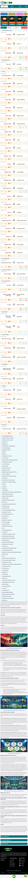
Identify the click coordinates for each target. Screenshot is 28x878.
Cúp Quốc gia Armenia (6, 566)
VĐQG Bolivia (4, 364)
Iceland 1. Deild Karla (6, 474)
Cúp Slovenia (4, 546)
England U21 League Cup (7, 520)
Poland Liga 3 (4, 478)
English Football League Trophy (8, 500)
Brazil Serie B (4, 311)
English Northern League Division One (9, 472)
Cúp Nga (4, 385)
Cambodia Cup (5, 466)
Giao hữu (4, 484)
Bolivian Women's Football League (8, 558)
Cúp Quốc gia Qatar (6, 524)
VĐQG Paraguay (5, 584)
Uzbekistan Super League (7, 526)
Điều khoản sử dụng (12, 872)
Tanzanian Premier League (7, 439)
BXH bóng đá (12, 863)
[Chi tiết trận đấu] (2, 32)
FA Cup (3, 71)
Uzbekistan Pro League (6, 562)
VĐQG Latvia (4, 578)
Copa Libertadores (6, 258)
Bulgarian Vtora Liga (6, 470)
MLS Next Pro (4, 441)
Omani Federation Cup (6, 576)
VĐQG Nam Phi (5, 554)
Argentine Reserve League (7, 544)
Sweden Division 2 (5, 590)
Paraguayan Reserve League (7, 598)
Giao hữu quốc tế (5, 516)
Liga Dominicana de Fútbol (7, 550)
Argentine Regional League (7, 592)
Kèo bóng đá (12, 864)
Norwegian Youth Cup (6, 512)
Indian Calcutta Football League (8, 594)
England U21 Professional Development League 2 (11, 552)
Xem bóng (25, 27)
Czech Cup (4, 588)
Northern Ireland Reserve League (8, 560)
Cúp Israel (4, 486)
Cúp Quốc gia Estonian (6, 586)
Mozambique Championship (7, 514)
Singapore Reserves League (7, 437)
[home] (6, 2)
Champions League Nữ (6, 269)
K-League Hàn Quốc (6, 281)
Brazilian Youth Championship (8, 542)
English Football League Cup (7, 496)
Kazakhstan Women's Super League (9, 476)
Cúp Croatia (4, 502)
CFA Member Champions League (8, 534)
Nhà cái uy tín (12, 866)
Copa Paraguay (5, 490)
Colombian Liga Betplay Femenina (8, 510)
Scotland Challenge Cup (6, 530)
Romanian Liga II (5, 570)
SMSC (3, 556)
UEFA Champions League (7, 30)
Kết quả (11, 861)
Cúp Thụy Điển (5, 574)
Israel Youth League (6, 522)
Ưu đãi (4, 24)
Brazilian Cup (4, 600)
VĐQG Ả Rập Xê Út (5, 508)
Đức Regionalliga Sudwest (7, 435)
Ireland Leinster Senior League (8, 536)
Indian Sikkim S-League (6, 596)
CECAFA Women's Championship (8, 445)
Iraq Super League (5, 506)
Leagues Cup (4, 443)
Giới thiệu (2, 860)
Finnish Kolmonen (5, 568)
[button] (26, 21)
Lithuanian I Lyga (5, 498)
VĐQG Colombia (5, 334)
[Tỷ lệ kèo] (5, 32)
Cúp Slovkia (4, 488)
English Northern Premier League (8, 538)
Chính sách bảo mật (23, 872)
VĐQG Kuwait (4, 518)
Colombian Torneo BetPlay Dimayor (9, 482)
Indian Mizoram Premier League (8, 480)
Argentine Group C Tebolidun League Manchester (11, 564)
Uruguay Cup (4, 572)
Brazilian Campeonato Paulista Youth (9, 548)
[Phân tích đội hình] (4, 32)
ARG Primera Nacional (6, 468)
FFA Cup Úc (4, 424)
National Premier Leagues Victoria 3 (9, 504)
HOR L (3, 528)
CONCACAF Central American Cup (8, 580)
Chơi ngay (5, 22)
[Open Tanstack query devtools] (25, 875)
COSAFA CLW (5, 532)
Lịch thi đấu (12, 860)
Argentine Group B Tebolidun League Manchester (11, 492)
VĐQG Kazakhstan (5, 540)
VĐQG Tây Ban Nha (6, 60)
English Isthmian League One (7, 494)
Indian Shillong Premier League (8, 582)
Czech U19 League (5, 464)
